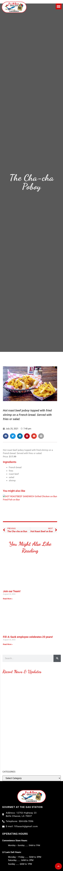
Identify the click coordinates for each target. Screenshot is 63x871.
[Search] (57, 658)
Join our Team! (12, 591)
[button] (59, 6)
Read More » (8, 599)
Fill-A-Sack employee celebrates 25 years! (28, 636)
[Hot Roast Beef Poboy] (18, 496)
